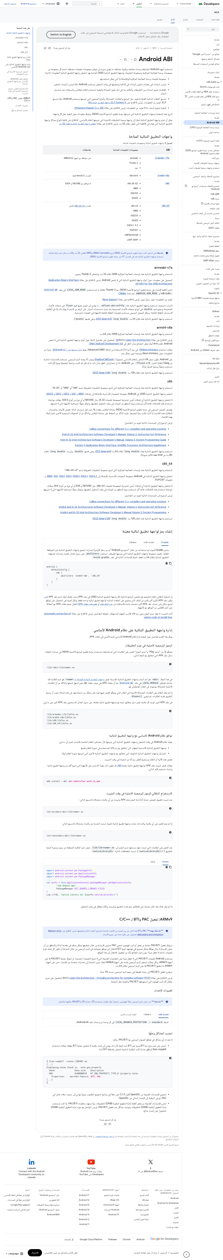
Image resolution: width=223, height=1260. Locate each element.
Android (175, 1198)
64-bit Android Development (107, 343)
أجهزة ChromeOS (111, 1204)
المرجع (159, 19)
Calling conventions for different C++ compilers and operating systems (127, 429)
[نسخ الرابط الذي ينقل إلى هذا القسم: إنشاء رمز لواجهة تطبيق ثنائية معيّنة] (119, 531)
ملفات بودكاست (172, 1227)
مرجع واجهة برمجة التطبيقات (48, 1204)
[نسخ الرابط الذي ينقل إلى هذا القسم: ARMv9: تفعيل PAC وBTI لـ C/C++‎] (116, 919)
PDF (147, 978)
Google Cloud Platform (91, 1239)
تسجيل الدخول (10, 3)
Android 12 (84, 1219)
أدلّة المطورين (54, 1200)
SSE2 (66, 393)
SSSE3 (49, 393)
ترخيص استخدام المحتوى (104, 1136)
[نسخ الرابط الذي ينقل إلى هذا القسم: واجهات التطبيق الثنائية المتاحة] (126, 137)
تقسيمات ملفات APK (87, 604)
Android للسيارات (111, 1209)
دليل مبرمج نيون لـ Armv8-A (68, 349)
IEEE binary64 (103, 318)
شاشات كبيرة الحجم (111, 1195)
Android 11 (84, 1224)
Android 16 (84, 1200)
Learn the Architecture (137, 340)
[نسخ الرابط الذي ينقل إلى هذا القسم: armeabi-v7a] (151, 268)
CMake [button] (132, 542)
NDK (217, 12)
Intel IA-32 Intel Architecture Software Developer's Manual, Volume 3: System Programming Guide (113, 439)
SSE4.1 (84, 476)
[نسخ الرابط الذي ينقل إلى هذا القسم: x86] (164, 381)
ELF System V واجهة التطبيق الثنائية (108, 102)
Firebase (112, 1239)
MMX (81, 393)
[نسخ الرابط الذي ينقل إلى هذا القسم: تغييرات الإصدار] (151, 990)
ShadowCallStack (104, 359)
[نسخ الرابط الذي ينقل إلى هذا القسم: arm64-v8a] (154, 328)
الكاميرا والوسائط (142, 1209)
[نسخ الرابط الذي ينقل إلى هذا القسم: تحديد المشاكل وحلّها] (146, 1033)
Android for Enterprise (168, 1203)
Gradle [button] (165, 542)
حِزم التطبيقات (106, 604)
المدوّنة (176, 1222)
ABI (119, 765)
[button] (203, 82)
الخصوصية (144, 1214)
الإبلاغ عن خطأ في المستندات (19, 1200)
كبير (46, 596)
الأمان (176, 1207)
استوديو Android (28, 3)
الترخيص (163, 1253)
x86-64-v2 (79, 206)
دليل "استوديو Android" (49, 1195)
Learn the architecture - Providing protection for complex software (106, 978)
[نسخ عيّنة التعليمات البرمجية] (170, 563)
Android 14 (84, 1209)
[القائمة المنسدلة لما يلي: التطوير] (132, 3)
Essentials (185, 3)
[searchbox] (202, 29)
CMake (122, 293)
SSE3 (58, 393)
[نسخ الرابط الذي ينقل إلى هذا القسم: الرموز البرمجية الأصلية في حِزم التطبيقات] (122, 645)
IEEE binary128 (101, 372)
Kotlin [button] (165, 861)
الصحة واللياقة (143, 1204)
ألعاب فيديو (144, 1195)
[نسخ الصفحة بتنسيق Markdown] (125, 59)
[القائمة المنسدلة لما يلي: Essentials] (176, 3)
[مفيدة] (49, 48)
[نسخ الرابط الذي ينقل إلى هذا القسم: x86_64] (159, 464)
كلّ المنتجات (69, 1239)
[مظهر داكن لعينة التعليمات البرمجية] (167, 563)
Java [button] (152, 861)
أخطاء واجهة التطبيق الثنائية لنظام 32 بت (77, 123)
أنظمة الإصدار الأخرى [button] (128, 1014)
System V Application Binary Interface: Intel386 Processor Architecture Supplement (120, 445)
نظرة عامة (215, 19)
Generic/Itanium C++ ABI (90, 108)
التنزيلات (199, 19)
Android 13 (84, 1214)
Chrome (126, 1239)
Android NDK (53, 1214)
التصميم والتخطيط (161, 3)
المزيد (122, 3)
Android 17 (84, 1195)
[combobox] (87, 3)
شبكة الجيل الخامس (141, 1219)
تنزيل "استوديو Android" (49, 1209)
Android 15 (84, 1204)
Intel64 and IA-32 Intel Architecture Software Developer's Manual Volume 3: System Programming (113, 512)
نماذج (185, 19)
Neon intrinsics (150, 349)
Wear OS (114, 1200)
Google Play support (20, 1204)
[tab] (165, 542)
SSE (74, 393)
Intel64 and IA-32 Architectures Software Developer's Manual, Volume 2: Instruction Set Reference (112, 507)
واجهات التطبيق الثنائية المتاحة (91, 679)
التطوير (139, 3)
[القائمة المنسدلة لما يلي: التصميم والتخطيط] (150, 3)
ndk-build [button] (149, 542)
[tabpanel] (107, 569)
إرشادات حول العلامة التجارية (145, 1253)
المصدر (176, 1212)
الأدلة (173, 19)
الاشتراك (34, 1252)
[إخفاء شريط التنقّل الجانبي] (186, 1255)
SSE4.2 (93, 476)
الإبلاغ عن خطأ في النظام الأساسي (17, 1195)
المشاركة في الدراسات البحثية (18, 1209)
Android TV (113, 1214)
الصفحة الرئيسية (166, 48)
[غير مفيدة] (45, 48)
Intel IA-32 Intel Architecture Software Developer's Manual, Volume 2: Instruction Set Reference (114, 434)
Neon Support (110, 299)
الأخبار (176, 1217)
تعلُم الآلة (145, 1200)
